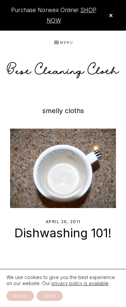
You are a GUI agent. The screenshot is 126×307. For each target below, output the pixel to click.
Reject (49, 295)
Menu (66, 42)
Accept (20, 295)
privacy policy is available (80, 283)
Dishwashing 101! (63, 233)
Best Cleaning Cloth (63, 68)
